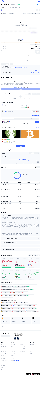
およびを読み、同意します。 (21, 87)
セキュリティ (13, 358)
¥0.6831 (33, 311)
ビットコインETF (4, 353)
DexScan (2, 356)
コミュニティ (32, 346)
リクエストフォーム (23, 346)
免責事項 (12, 355)
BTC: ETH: (16, 4)
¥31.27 (20, 308)
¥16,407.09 (7, 305)
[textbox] (17, 112)
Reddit (31, 353)
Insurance (11, 63)
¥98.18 (18, 305)
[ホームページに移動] (5, 4)
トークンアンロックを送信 (35, 72)
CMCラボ (2, 348)
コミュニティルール (14, 353)
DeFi (8, 63)
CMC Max (2, 349)
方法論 (12, 356)
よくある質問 (22, 349)
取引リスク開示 (22, 87)
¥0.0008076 (20, 311)
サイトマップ (3, 369)
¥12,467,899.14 (8, 302)
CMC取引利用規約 (15, 87)
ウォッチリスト (3, 365)
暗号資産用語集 (22, 351)
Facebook (31, 351)
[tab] (8, 13)
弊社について (13, 344)
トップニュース (3, 351)
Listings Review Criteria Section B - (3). (20, 67)
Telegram (31, 348)
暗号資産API (3, 355)
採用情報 (12, 360)
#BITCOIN (16, 123)
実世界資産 (3, 358)
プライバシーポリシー (14, 348)
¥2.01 (22, 302)
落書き (2, 367)
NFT (2, 362)
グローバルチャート (4, 360)
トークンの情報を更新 (35, 70)
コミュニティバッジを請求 (35, 73)
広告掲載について (4, 346)
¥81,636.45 (32, 308)
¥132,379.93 (30, 305)
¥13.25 (7, 311)
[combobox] (24, 13)
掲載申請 (21, 344)
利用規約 (12, 346)
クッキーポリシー (13, 351)
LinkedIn (31, 355)
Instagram (32, 349)
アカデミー (3, 344)
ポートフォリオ (3, 363)
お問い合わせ (22, 348)
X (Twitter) (32, 344)
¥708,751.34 (7, 308)
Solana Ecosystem (3, 63)
